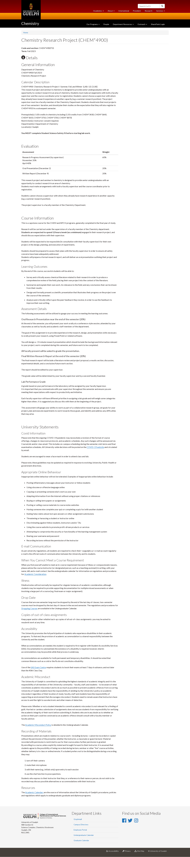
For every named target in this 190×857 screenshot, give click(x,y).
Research (149, 11)
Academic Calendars (34, 792)
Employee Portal (80, 830)
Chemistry (30, 23)
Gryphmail (78, 819)
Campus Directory (81, 824)
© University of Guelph (157, 851)
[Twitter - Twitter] (130, 820)
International (123, 11)
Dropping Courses (29, 608)
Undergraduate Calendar (84, 835)
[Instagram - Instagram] (136, 820)
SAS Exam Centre (38, 667)
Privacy (128, 852)
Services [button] (161, 11)
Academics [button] (99, 11)
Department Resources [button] (122, 24)
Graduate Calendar (81, 840)
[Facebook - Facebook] (124, 820)
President (137, 11)
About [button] (112, 11)
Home (25, 32)
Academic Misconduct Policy (38, 725)
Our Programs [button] (92, 24)
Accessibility (114, 852)
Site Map (141, 852)
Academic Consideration (35, 574)
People (106, 24)
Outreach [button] (142, 24)
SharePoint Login (158, 24)
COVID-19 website (95, 447)
